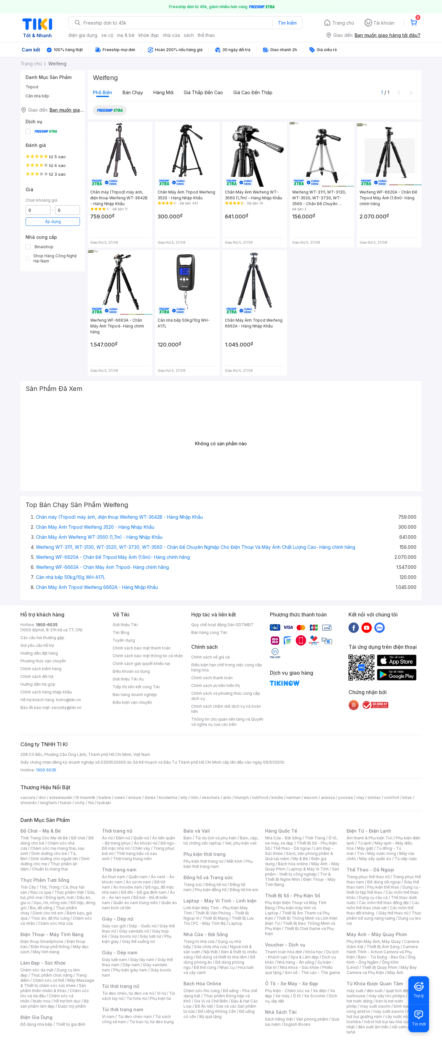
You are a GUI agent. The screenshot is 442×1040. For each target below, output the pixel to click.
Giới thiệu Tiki (125, 624)
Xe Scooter (315, 995)
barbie (105, 797)
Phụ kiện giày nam (130, 970)
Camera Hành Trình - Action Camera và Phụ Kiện (382, 951)
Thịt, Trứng (49, 887)
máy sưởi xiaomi (388, 1011)
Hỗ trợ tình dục (67, 1001)
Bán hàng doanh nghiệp (135, 694)
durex (150, 797)
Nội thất (211, 951)
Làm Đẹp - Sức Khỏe (43, 963)
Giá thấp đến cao (203, 92)
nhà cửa (171, 35)
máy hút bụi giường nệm (381, 1014)
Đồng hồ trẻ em (244, 889)
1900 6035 (46, 770)
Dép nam (131, 964)
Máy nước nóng (381, 853)
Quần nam (138, 876)
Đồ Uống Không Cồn (217, 1011)
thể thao (206, 35)
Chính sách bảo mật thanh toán (142, 648)
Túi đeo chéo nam (135, 1016)
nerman (293, 797)
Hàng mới (163, 92)
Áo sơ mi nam (138, 882)
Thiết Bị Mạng (215, 918)
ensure (134, 797)
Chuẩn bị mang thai (50, 869)
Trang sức (192, 884)
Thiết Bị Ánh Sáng (383, 946)
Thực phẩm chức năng (51, 975)
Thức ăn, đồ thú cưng (50, 918)
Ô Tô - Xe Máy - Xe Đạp (291, 983)
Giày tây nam (142, 959)
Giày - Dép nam (119, 952)
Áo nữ (107, 837)
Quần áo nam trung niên (135, 902)
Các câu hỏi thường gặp (42, 637)
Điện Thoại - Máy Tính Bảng (51, 934)
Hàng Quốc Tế (281, 831)
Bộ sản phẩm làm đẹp (54, 1004)
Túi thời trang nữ (120, 986)
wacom (311, 797)
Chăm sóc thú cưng (201, 990)
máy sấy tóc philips (387, 995)
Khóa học (314, 951)
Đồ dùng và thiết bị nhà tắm (221, 957)
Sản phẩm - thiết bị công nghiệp (302, 872)
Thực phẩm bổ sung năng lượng (384, 916)
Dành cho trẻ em (48, 913)
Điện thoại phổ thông (50, 946)
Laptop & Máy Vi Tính (309, 869)
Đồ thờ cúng (205, 967)
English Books (297, 1024)
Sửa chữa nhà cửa (210, 946)
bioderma (168, 797)
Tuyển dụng (124, 640)
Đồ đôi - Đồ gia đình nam (144, 892)
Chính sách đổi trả (36, 676)
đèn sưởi (374, 990)
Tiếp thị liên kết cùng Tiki (136, 686)
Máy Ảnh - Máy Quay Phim (377, 934)
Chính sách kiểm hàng (40, 668)
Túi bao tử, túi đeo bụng (151, 1021)
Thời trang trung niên (132, 858)
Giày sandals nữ (134, 931)
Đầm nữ (123, 837)
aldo (227, 797)
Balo (187, 837)
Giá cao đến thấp (252, 92)
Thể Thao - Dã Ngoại (370, 869)
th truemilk (85, 797)
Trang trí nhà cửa (199, 941)
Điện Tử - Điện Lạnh (369, 831)
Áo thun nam (113, 876)
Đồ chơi (78, 837)
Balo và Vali (196, 831)
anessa (328, 797)
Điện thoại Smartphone (41, 941)
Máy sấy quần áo (375, 858)
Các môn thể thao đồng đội (384, 902)
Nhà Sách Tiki (281, 1012)
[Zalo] (379, 627)
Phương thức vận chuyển (43, 660)
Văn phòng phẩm (312, 1019)
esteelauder (60, 797)
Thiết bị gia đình (70, 1024)
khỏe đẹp (148, 35)
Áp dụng (53, 221)
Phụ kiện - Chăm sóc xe (287, 990)
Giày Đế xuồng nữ (138, 941)
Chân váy (141, 848)
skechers (211, 797)
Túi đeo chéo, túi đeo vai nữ (128, 993)
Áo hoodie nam (127, 887)
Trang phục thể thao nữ (368, 876)
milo (195, 797)
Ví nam (108, 1016)
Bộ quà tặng (210, 1016)
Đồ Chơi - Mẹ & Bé (40, 831)
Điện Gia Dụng (36, 1017)
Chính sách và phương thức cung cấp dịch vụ (225, 696)
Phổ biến (102, 92)
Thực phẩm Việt (69, 892)
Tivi (360, 853)
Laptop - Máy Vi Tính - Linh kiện (220, 900)
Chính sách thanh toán (212, 677)
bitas (407, 797)
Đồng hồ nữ (216, 884)
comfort (391, 797)
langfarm (48, 802)
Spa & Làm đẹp (305, 957)
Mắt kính (234, 861)
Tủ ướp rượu (405, 858)
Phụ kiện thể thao (383, 887)
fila (91, 802)
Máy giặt (365, 848)
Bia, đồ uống (41, 907)
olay (360, 797)
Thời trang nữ (117, 831)
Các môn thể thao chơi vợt (383, 905)
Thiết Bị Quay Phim (379, 967)
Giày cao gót (114, 926)
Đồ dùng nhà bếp (36, 1024)
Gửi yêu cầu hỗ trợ (37, 645)
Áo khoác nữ (145, 843)
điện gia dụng (82, 35)
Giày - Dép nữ (117, 919)
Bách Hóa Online (202, 983)
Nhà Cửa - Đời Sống (205, 934)
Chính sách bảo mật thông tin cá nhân (148, 655)
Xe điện (320, 990)
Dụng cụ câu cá (373, 897)
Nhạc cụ (227, 967)
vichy (80, 802)
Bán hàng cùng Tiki (209, 632)
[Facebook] (353, 627)
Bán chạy (133, 92)
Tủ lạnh (364, 843)
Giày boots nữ (123, 936)
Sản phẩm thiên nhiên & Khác (53, 988)
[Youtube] (366, 627)
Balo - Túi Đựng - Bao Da (381, 957)
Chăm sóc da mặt (36, 970)
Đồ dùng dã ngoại (384, 882)
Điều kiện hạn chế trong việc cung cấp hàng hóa (226, 667)
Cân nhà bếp (37, 96)
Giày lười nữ (150, 936)
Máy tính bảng (46, 951)
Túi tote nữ (137, 998)
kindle (277, 797)
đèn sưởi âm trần (373, 1026)
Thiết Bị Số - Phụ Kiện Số (292, 895)
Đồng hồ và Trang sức (208, 877)
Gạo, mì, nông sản (50, 902)
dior (42, 797)
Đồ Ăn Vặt (204, 1006)
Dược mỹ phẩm (72, 1006)
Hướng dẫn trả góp (37, 684)
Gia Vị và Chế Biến (211, 1001)
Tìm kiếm (287, 23)
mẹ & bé (126, 35)
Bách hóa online (293, 863)
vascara (27, 797)
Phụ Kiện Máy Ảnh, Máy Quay (374, 941)
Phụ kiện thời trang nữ (203, 861)
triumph (242, 797)
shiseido (28, 802)
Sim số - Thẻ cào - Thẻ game (312, 972)
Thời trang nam (119, 869)
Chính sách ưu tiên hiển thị (215, 685)
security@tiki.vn (66, 707)
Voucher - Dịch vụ (285, 944)
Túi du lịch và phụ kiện (216, 837)
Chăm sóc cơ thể (48, 980)
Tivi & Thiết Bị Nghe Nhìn (298, 877)
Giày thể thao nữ (393, 913)
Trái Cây (28, 887)
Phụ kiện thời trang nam (218, 864)
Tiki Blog (121, 632)
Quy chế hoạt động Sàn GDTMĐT (222, 624)
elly (184, 797)
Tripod (32, 86)
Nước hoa (41, 1001)
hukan (66, 802)
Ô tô (297, 995)
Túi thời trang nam (122, 1009)
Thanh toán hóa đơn (283, 951)
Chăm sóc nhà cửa (55, 923)
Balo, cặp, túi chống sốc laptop (220, 840)
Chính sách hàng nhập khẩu (46, 692)
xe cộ (107, 35)
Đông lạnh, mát (60, 897)
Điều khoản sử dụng (131, 671)
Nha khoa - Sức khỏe (299, 967)
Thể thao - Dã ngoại (292, 848)
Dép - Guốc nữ (142, 926)
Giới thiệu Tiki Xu (128, 679)
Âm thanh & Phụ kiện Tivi (369, 837)
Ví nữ (161, 993)
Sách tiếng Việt (279, 1019)
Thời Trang (315, 837)
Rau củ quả (40, 892)
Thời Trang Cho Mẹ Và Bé (44, 837)
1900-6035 (47, 624)
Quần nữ (141, 837)
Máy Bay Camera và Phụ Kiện (382, 970)
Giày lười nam (114, 959)
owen (119, 797)
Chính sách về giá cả (210, 657)
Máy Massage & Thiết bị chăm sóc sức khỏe (57, 983)
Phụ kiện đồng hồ (211, 889)
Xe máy (282, 995)
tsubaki (104, 802)
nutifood (260, 797)
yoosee (345, 797)
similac (374, 797)
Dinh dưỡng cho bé (49, 853)
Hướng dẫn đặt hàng (39, 653)
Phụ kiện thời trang (204, 854)
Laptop (235, 923)
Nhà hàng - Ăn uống (295, 962)
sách (189, 35)
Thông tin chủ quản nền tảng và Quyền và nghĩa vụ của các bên (227, 722)
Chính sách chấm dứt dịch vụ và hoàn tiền (226, 709)
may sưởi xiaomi (375, 1006)
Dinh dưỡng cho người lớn (54, 858)
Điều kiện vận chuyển (132, 702)
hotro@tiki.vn (68, 699)
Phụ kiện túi (160, 998)
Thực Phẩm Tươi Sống (44, 880)
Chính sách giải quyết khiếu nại (141, 663)
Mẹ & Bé (300, 858)
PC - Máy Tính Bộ (209, 923)
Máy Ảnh (395, 972)
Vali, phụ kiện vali (241, 843)
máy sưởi (355, 990)
